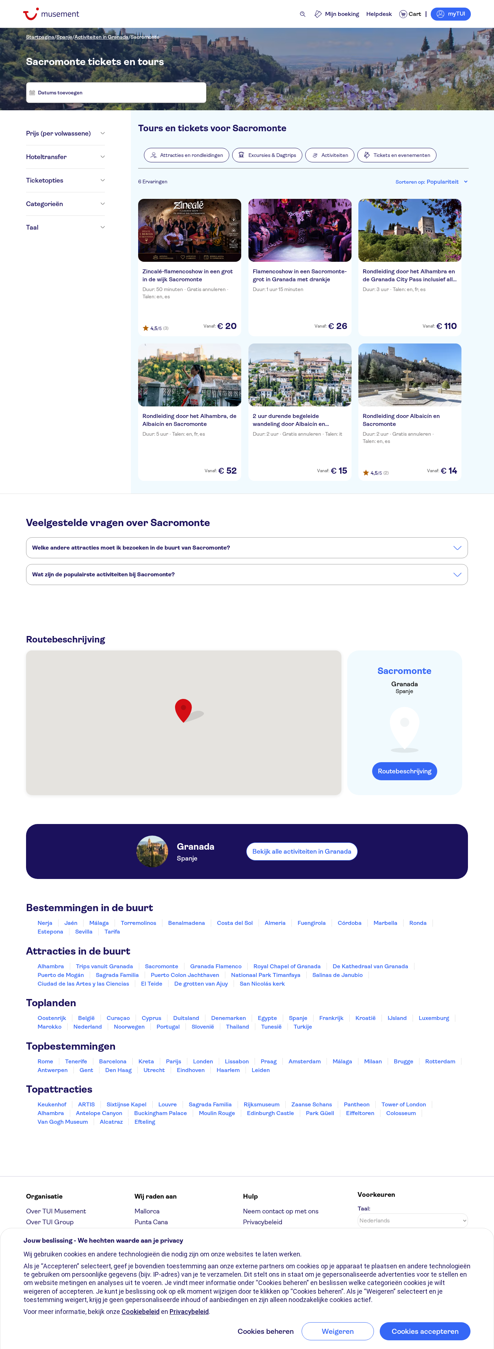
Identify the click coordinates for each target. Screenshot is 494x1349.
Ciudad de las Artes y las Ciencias (83, 983)
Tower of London (404, 1104)
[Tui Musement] (56, 14)
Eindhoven (191, 1070)
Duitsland (186, 1018)
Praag (269, 1061)
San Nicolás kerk (262, 983)
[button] (186, 155)
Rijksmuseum (262, 1104)
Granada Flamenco (216, 966)
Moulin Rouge (217, 1113)
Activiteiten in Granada (101, 37)
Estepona (50, 931)
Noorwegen (129, 1026)
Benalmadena (186, 922)
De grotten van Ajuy (201, 983)
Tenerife (76, 1061)
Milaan (373, 1061)
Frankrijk (331, 1018)
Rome (45, 1061)
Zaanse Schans (311, 1104)
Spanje (64, 37)
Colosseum (401, 1113)
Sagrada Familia (117, 975)
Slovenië (203, 1026)
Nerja (45, 922)
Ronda (418, 922)
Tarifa (112, 931)
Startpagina (40, 37)
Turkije (303, 1026)
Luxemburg (434, 1018)
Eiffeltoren (360, 1113)
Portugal (168, 1026)
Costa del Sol (235, 922)
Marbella (385, 922)
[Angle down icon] (98, 133)
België (86, 1018)
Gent (86, 1070)
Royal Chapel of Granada (287, 966)
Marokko (49, 1026)
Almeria (275, 922)
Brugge (403, 1061)
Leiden (261, 1070)
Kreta (146, 1061)
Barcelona (113, 1061)
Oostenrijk (52, 1018)
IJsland (397, 1018)
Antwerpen (53, 1070)
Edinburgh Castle (270, 1113)
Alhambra (51, 966)
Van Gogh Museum (63, 1121)
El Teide (151, 983)
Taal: (364, 1208)
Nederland (87, 1026)
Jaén (70, 922)
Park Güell (320, 1113)
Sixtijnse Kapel (126, 1104)
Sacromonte (145, 37)
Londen (203, 1061)
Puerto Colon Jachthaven (185, 975)
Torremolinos (138, 922)
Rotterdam (440, 1061)
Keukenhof (52, 1104)
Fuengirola (312, 922)
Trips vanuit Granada (104, 966)
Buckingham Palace (160, 1113)
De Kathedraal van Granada (370, 966)
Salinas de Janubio (337, 975)
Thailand (237, 1026)
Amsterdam (305, 1061)
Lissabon (237, 1061)
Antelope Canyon (99, 1113)
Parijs (173, 1061)
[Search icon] (303, 14)
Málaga (99, 922)
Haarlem (228, 1070)
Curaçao (118, 1018)
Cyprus (151, 1018)
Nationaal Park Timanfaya (266, 975)
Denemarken (228, 1018)
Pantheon (357, 1104)
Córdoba (350, 922)
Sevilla (84, 931)
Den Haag (118, 1070)
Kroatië (365, 1018)
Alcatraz (111, 1121)
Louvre (167, 1104)
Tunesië (271, 1026)
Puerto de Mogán (61, 975)
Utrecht (154, 1070)
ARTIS (86, 1104)
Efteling (145, 1121)
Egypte (267, 1018)
